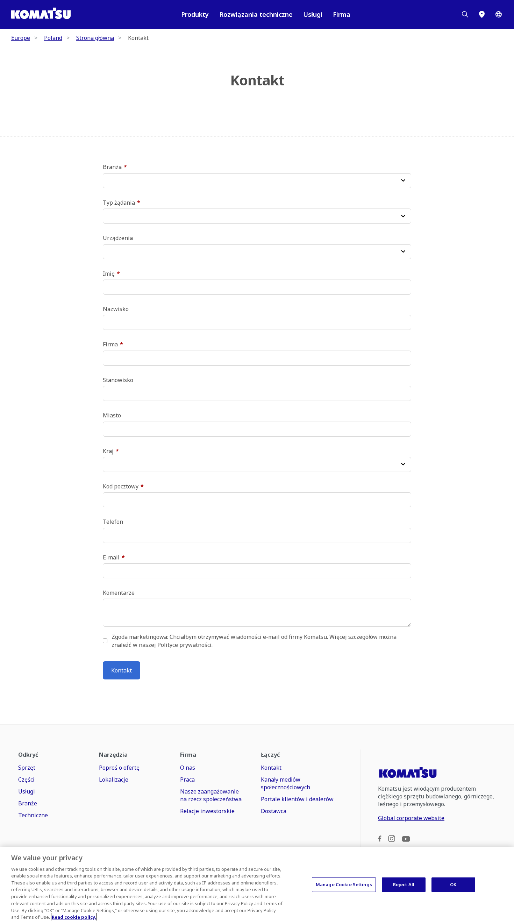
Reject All (403, 884)
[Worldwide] (498, 14)
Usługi (312, 14)
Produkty (195, 14)
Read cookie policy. (74, 917)
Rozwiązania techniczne (256, 14)
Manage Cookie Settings (344, 884)
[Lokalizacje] (482, 14)
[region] (257, 885)
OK (453, 884)
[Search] (465, 14)
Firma (341, 14)
